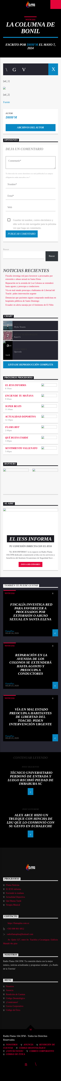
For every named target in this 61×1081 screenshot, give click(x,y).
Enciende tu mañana (19, 395)
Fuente (6, 102)
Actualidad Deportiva (20, 416)
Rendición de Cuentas (15, 994)
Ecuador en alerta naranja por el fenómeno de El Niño (29, 305)
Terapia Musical (13, 905)
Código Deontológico (15, 998)
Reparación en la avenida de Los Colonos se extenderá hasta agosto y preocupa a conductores (30, 664)
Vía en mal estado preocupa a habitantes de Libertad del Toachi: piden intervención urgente (30, 716)
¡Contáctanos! (12, 1002)
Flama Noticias (12, 885)
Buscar (6, 249)
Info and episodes (30, 564)
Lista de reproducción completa (30, 364)
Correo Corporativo (14, 1006)
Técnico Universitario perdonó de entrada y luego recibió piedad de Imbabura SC (30, 778)
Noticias (30, 19)
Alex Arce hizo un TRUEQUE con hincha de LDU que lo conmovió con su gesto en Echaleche (30, 820)
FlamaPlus (9, 631)
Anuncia (9, 990)
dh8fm (32, 44)
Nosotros (10, 986)
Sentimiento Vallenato (21, 448)
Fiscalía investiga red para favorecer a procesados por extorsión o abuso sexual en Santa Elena (31, 611)
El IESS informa (15, 385)
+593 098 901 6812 (15, 929)
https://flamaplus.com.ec (18, 923)
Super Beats (13, 406)
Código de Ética (13, 1010)
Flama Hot (12, 427)
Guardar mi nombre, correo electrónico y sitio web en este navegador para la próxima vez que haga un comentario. (34, 220)
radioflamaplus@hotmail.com (20, 934)
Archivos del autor (30, 127)
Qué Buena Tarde (16, 437)
